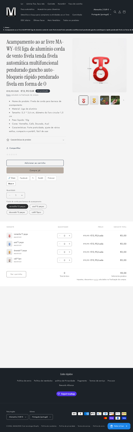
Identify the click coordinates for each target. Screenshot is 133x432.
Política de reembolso (43, 380)
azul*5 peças (38, 206)
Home (7, 27)
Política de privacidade (67, 426)
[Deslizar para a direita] (124, 100)
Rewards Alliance (66, 385)
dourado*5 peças (17, 212)
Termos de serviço (97, 380)
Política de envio (24, 380)
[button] (115, 12)
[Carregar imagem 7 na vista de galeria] (115, 100)
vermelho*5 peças (17, 206)
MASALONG (17, 426)
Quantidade (10, 190)
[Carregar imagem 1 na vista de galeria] (83, 100)
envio (96, 279)
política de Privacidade (65, 380)
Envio (8, 95)
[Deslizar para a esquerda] (75, 100)
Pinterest (51, 178)
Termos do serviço (84, 426)
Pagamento (82, 380)
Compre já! (35, 170)
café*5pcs (36, 212)
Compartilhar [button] (15, 148)
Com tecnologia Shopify (30, 426)
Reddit (40, 178)
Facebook (24, 178)
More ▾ (11, 184)
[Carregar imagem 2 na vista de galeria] (94, 100)
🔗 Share (11, 178)
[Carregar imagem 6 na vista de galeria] (104, 100)
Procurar (111, 380)
